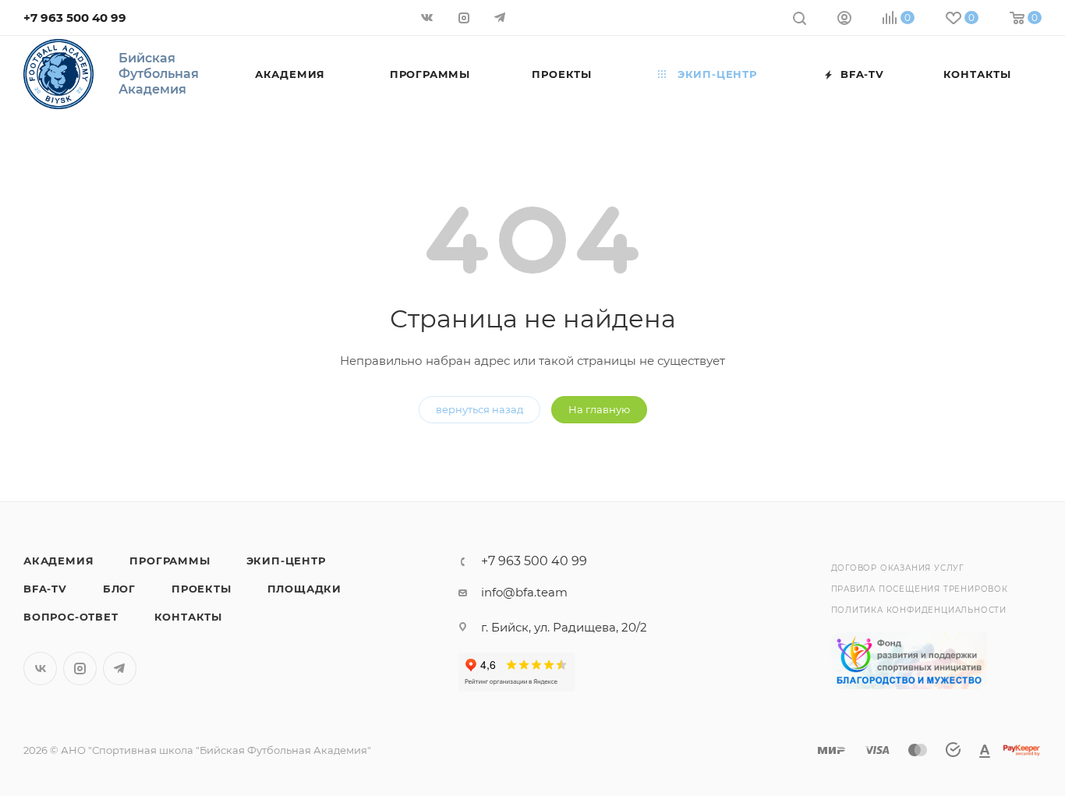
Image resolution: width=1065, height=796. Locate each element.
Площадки (304, 588)
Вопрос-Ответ (71, 616)
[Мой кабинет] (844, 20)
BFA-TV (45, 588)
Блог (119, 588)
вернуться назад (479, 409)
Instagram (80, 668)
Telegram (119, 668)
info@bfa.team (524, 592)
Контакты (188, 616)
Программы (169, 560)
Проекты (202, 588)
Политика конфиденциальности (919, 610)
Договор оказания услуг (898, 568)
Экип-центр (286, 560)
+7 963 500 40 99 (74, 17)
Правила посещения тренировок (919, 589)
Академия (58, 560)
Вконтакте (40, 668)
